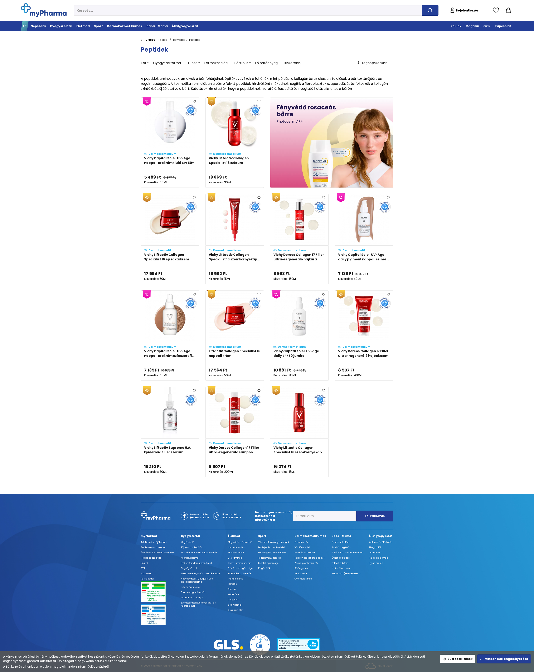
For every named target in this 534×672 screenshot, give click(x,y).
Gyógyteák (233, 599)
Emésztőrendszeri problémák (196, 563)
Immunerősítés (236, 547)
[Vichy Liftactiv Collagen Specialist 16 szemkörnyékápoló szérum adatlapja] (299, 432)
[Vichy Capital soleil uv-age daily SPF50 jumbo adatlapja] (299, 335)
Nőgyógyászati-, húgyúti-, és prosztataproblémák (197, 580)
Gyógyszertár (190, 536)
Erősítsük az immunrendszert (347, 552)
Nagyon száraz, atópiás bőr (309, 557)
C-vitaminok (235, 557)
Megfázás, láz (188, 542)
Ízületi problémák (378, 557)
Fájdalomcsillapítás (192, 547)
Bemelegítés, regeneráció (272, 552)
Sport (262, 536)
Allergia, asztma (190, 557)
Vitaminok (374, 552)
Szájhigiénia (235, 604)
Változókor (233, 594)
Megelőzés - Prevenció (240, 542)
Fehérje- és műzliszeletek (271, 547)
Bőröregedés (301, 568)
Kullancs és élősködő (380, 542)
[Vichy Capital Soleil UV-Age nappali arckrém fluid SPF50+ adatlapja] (170, 143)
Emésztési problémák (239, 573)
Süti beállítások (460, 659)
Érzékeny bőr (301, 542)
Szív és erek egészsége (240, 568)
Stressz (232, 589)
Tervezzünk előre (340, 542)
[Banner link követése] (331, 143)
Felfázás (232, 584)
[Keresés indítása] (430, 10)
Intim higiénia (235, 578)
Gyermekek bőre (303, 578)
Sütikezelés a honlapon (22, 666)
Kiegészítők (264, 568)
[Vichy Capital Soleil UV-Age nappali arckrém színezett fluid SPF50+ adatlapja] (170, 335)
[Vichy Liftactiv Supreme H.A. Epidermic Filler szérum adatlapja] (170, 432)
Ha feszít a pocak (341, 568)
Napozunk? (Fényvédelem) (346, 573)
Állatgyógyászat (380, 536)
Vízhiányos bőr (303, 547)
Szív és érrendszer (190, 587)
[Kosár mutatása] (508, 10)
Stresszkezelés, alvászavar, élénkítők (200, 573)
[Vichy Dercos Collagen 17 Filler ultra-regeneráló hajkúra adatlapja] (299, 239)
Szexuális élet (235, 610)
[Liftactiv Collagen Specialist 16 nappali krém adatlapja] (234, 335)
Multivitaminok (236, 552)
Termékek (179, 40)
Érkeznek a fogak (340, 557)
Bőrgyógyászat (189, 568)
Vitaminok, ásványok (192, 597)
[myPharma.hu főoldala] (44, 10)
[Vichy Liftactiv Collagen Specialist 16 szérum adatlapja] (234, 143)
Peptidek (194, 40)
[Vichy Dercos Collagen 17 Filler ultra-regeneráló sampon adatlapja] (234, 432)
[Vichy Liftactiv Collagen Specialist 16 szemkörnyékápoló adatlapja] (234, 239)
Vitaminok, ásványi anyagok (273, 542)
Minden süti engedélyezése (506, 659)
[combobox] (145, 63)
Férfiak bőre (301, 573)
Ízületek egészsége (268, 563)
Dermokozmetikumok (310, 536)
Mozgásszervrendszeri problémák (199, 552)
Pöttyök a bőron (340, 563)
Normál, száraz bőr (305, 552)
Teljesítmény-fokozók (269, 557)
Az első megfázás (341, 547)
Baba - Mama (341, 536)
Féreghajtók (375, 547)
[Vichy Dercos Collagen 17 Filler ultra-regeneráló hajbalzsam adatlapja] (364, 335)
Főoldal (163, 40)
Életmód (234, 536)
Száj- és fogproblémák (193, 592)
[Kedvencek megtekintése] (497, 10)
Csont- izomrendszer (239, 563)
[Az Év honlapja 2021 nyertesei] (260, 644)
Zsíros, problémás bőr (306, 563)
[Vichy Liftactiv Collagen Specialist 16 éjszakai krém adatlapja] (170, 239)
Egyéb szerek (376, 563)
